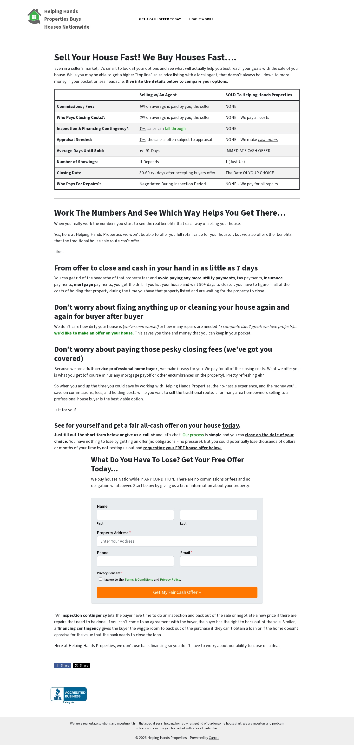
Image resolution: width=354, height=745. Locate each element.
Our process (193, 435)
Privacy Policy (170, 579)
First (100, 523)
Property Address (114, 533)
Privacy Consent (110, 573)
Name (102, 506)
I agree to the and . (142, 579)
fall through (175, 129)
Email (186, 553)
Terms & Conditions (139, 579)
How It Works (201, 19)
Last (183, 523)
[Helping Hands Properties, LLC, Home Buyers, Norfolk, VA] (69, 695)
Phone (102, 553)
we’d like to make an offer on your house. (94, 333)
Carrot (214, 737)
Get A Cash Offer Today (160, 19)
